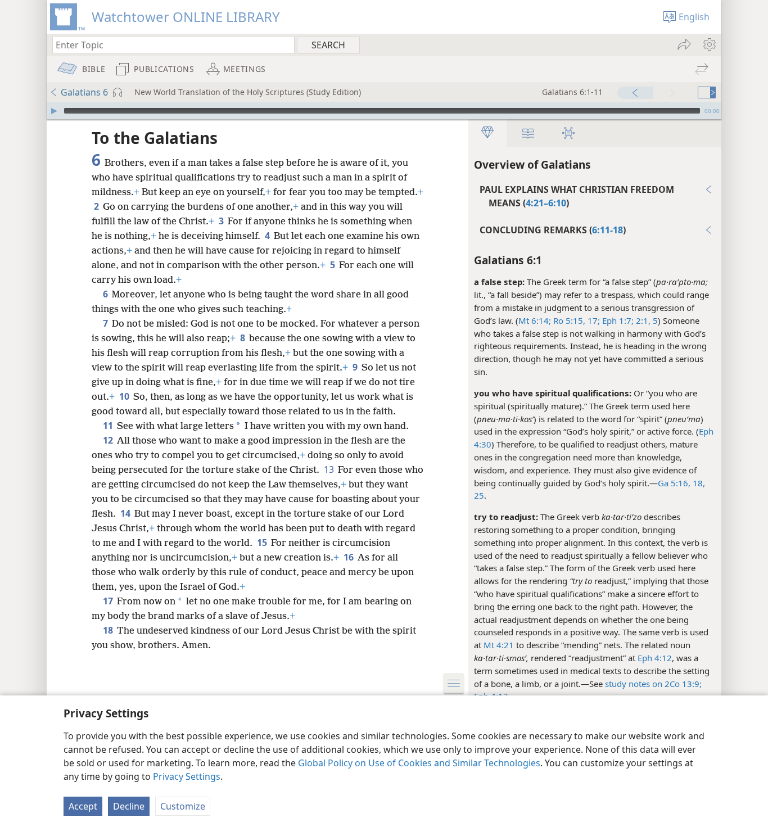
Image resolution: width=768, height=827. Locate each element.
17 (109, 601)
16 (349, 557)
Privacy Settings (186, 776)
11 (109, 425)
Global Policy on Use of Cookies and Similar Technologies (419, 763)
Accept (83, 806)
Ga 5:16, (674, 483)
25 (479, 495)
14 (126, 513)
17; (592, 320)
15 (263, 542)
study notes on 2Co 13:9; (653, 683)
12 (109, 440)
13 (330, 469)
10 (125, 396)
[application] (384, 110)
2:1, (642, 320)
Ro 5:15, (568, 320)
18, (697, 483)
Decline (128, 806)
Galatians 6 (84, 92)
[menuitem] (709, 44)
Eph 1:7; (617, 320)
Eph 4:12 (655, 657)
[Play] (53, 110)
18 (109, 630)
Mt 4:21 (499, 644)
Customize (182, 806)
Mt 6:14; (534, 320)
